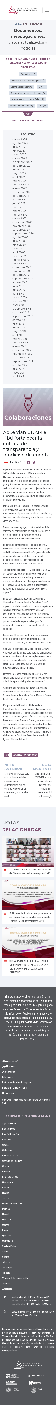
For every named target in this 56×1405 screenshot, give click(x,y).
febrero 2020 (20, 259)
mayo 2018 (19, 331)
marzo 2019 (19, 297)
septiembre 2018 (22, 316)
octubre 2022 (21, 165)
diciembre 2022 (22, 162)
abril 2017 (18, 376)
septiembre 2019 (22, 278)
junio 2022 (19, 169)
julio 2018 (18, 323)
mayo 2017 (19, 372)
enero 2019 (19, 304)
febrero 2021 (20, 214)
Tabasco (6, 1262)
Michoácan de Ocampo (12, 1203)
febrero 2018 (20, 342)
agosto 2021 (19, 199)
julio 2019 (18, 286)
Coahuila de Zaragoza (12, 1161)
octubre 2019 (20, 274)
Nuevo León (7, 1219)
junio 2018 (18, 327)
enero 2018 (19, 346)
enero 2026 (19, 139)
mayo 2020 (19, 248)
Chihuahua (7, 1150)
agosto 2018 (19, 320)
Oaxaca (5, 1224)
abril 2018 (18, 335)
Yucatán (6, 1283)
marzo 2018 (19, 338)
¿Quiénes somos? (10, 1061)
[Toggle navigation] (46, 10)
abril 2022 (18, 177)
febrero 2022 (20, 184)
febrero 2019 (20, 301)
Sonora (5, 1256)
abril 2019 (18, 293)
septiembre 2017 (22, 361)
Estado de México (10, 1177)
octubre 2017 (20, 357)
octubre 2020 (21, 229)
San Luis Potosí (9, 1246)
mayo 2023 (19, 154)
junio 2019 (18, 289)
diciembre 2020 (22, 222)
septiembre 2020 (23, 233)
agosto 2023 (20, 143)
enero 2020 (19, 263)
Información (7, 1077)
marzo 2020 (20, 256)
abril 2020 (18, 252)
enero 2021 (19, 218)
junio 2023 (19, 150)
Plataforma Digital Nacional (14, 1087)
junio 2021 (18, 203)
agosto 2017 (19, 365)
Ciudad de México (10, 1155)
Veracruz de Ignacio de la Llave (16, 1278)
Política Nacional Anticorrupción (16, 1082)
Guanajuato (7, 1182)
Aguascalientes (9, 1123)
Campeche (7, 1139)
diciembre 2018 (21, 308)
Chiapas (6, 1145)
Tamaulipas (7, 1267)
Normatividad (8, 1093)
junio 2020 (19, 244)
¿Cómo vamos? (9, 1071)
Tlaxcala (6, 1272)
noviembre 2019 (22, 271)
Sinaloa (5, 1251)
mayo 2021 (19, 207)
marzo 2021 (19, 210)
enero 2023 (19, 158)
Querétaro (6, 1235)
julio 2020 (18, 241)
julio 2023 (18, 146)
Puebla (5, 1230)
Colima (5, 1166)
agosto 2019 (19, 282)
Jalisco (5, 1198)
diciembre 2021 (21, 192)
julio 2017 (18, 368)
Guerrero (6, 1187)
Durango (6, 1171)
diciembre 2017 (21, 350)
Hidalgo (5, 1192)
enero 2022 (19, 188)
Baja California (8, 1129)
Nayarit (5, 1214)
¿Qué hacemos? (9, 1066)
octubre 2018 (20, 312)
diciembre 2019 (21, 267)
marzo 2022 (19, 180)
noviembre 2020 (22, 225)
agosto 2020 (20, 237)
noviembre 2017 (22, 353)
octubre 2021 (20, 195)
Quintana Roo (8, 1240)
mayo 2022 (19, 173)
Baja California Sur (10, 1134)
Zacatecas (7, 1288)
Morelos (6, 1208)
